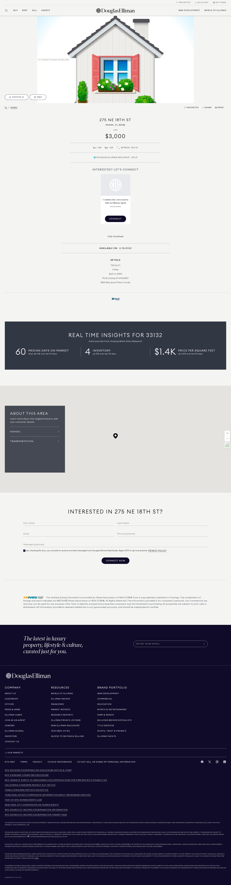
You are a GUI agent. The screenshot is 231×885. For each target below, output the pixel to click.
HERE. (37, 858)
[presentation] (115, 59)
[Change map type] (227, 445)
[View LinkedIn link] (224, 762)
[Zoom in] (227, 433)
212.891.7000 (40, 832)
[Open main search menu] (7, 10)
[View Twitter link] (209, 762)
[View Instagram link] (217, 762)
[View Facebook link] (202, 762)
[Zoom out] (227, 438)
